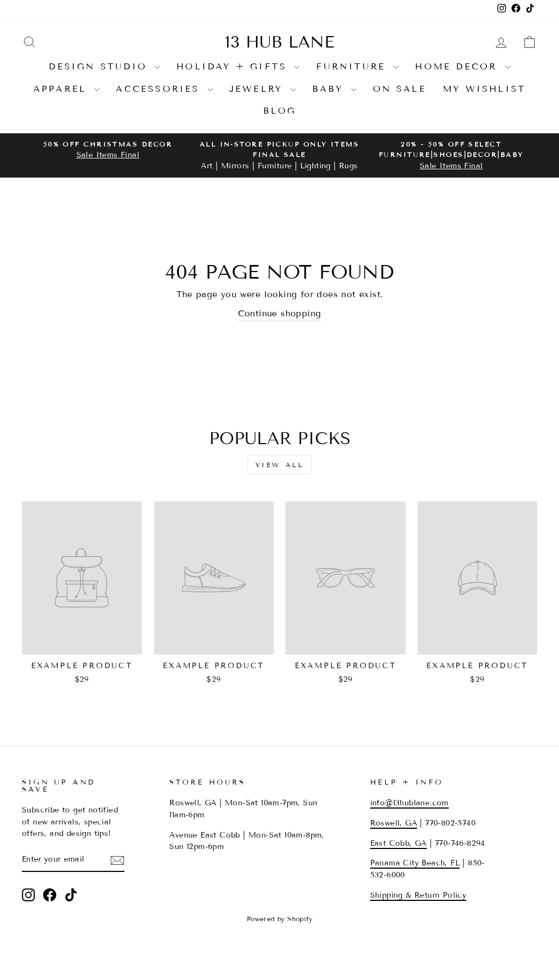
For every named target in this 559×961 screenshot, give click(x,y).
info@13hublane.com (409, 802)
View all (279, 465)
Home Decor (458, 66)
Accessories (160, 89)
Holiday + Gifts (234, 66)
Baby (330, 89)
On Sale (399, 89)
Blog (279, 110)
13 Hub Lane (279, 42)
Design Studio (100, 66)
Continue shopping (280, 313)
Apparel (62, 89)
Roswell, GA (393, 823)
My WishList (484, 89)
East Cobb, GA (398, 843)
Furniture (353, 66)
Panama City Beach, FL (415, 863)
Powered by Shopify (279, 919)
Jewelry (258, 89)
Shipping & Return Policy (418, 895)
